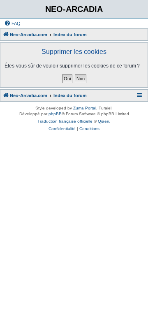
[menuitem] (12, 23)
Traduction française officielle (64, 121)
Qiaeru (104, 121)
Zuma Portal (84, 108)
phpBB (55, 114)
